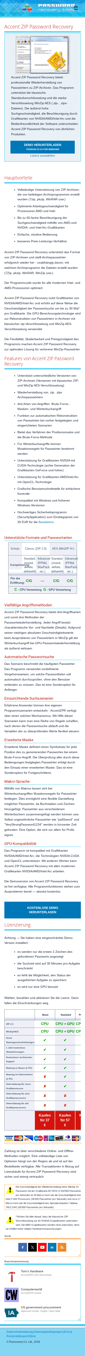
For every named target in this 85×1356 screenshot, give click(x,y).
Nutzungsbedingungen (48, 1331)
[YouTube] (42, 1247)
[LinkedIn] (52, 1247)
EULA (67, 1331)
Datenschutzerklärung (20, 1331)
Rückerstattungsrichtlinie (21, 1336)
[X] (32, 1247)
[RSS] (62, 1247)
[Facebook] (22, 1247)
